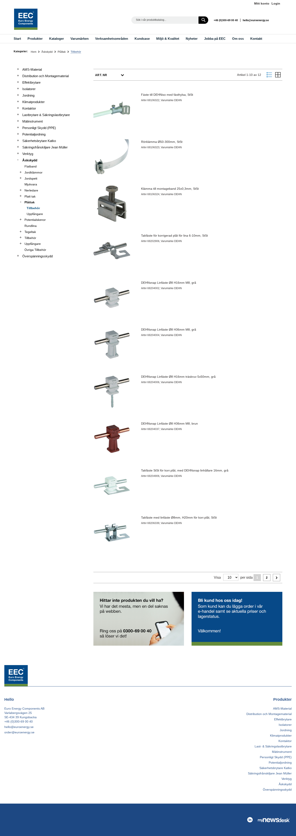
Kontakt (256, 38)
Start (17, 38)
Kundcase (142, 38)
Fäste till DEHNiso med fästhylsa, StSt (167, 94)
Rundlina (30, 226)
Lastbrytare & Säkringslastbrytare (46, 115)
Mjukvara (30, 184)
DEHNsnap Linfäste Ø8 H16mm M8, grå (168, 282)
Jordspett (30, 178)
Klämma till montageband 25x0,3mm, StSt (170, 188)
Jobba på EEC (215, 38)
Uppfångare (35, 214)
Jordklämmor (33, 172)
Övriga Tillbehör (35, 250)
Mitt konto (261, 3)
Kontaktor (29, 108)
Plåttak (62, 51)
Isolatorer (29, 89)
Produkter (35, 38)
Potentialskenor (35, 219)
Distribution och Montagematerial (45, 76)
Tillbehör (33, 208)
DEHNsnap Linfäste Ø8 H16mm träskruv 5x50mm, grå (178, 376)
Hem (34, 51)
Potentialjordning (34, 134)
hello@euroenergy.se (256, 20)
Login (276, 3)
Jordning (28, 95)
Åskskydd (47, 51)
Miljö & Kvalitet (167, 38)
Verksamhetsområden (111, 38)
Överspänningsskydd (37, 256)
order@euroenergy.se (19, 732)
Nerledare (31, 190)
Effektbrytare (31, 82)
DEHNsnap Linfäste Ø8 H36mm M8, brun (169, 423)
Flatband (30, 166)
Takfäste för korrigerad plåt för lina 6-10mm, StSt (174, 235)
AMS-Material (32, 69)
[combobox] (169, 20)
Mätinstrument (32, 121)
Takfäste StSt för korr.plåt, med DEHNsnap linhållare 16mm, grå (184, 470)
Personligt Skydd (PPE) (39, 128)
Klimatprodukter (33, 102)
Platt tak (30, 196)
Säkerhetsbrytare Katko (39, 141)
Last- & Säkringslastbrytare (273, 746)
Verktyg (27, 154)
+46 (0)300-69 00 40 (226, 20)
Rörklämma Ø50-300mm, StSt (161, 141)
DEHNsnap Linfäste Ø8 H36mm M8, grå (168, 329)
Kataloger (56, 38)
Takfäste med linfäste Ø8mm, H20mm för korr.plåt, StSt (179, 517)
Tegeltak (30, 232)
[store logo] (25, 19)
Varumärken (79, 38)
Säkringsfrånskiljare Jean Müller (45, 147)
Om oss (238, 38)
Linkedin (278, 20)
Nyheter (192, 38)
